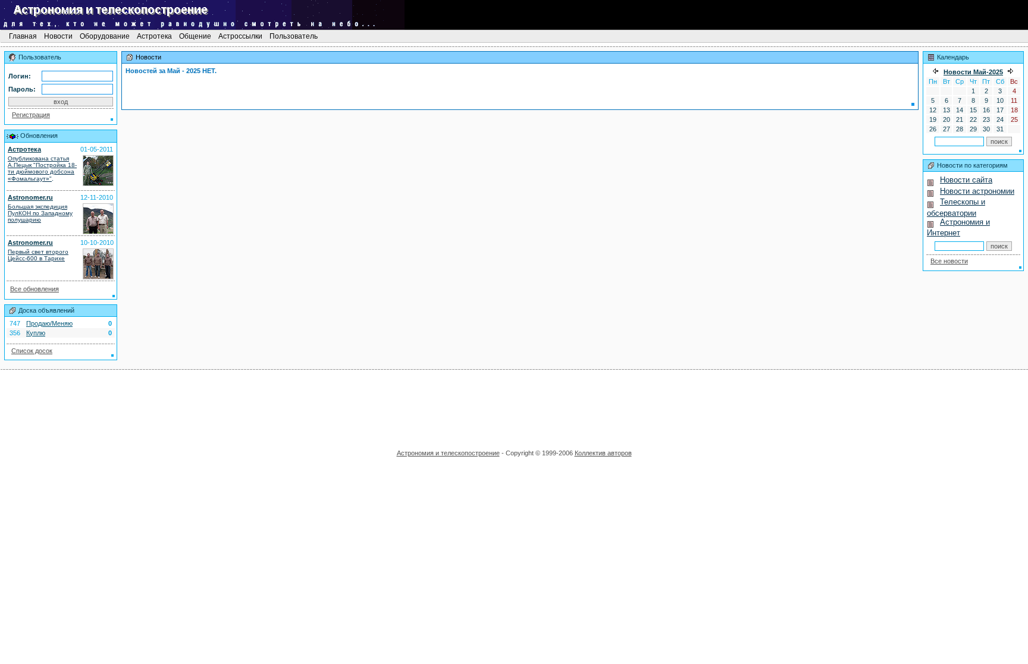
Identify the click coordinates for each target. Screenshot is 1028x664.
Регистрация (31, 114)
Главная (23, 36)
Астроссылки (240, 36)
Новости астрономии (977, 191)
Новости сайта (966, 179)
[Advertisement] (514, 405)
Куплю (35, 332)
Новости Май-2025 (973, 71)
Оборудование (104, 36)
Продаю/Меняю (49, 323)
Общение (195, 36)
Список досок (31, 350)
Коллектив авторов (603, 453)
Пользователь (293, 36)
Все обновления (34, 288)
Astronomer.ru (30, 197)
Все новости (949, 261)
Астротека (154, 36)
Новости (58, 36)
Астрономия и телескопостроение (448, 453)
